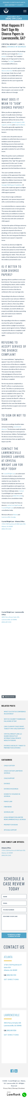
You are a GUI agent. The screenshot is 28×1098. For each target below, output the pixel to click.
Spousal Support (10, 830)
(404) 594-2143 (14, 18)
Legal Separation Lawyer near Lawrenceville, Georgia (15, 818)
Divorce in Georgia (16, 47)
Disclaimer (21, 1088)
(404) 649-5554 (11, 1030)
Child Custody (9, 765)
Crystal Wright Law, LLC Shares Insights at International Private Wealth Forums (13, 737)
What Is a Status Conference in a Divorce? (15, 713)
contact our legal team (14, 505)
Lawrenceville (6, 517)
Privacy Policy (7, 1088)
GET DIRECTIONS (11, 979)
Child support (9, 778)
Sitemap (15, 1088)
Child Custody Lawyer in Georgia (13, 772)
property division (20, 125)
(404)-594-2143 (6, 529)
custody (9, 125)
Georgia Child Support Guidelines (12, 185)
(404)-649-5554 (6, 622)
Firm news (8, 807)
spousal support (16, 122)
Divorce (7, 783)
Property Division (11, 825)
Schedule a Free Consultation (14, 935)
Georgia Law (9, 812)
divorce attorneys (7, 70)
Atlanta (15, 514)
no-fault (11, 61)
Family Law (8, 801)
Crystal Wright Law (9, 473)
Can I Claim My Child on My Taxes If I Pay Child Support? (14, 727)
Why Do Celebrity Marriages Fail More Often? (15, 720)
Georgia (13, 517)
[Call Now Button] (24, 1095)
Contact (21, 491)
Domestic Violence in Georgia (12, 795)
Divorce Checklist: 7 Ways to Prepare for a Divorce (14, 747)
